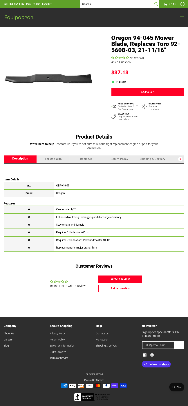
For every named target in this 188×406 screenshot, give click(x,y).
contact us (63, 144)
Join (179, 345)
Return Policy (57, 339)
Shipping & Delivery (106, 345)
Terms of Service (59, 357)
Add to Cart (147, 91)
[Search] (156, 4)
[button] (120, 58)
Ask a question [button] (120, 288)
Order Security (58, 351)
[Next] (180, 159)
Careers (8, 339)
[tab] (20, 159)
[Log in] (182, 4)
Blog (6, 345)
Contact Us (102, 333)
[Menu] (182, 17)
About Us (9, 333)
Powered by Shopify (94, 380)
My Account (102, 339)
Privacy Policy (58, 333)
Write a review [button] (120, 279)
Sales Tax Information (62, 345)
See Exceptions (125, 109)
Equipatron (90, 374)
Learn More (154, 109)
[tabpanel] (94, 207)
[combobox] (116, 4)
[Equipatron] (19, 17)
